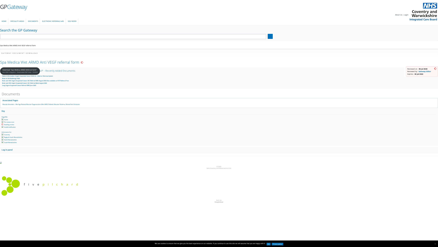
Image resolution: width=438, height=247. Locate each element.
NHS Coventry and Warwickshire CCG (219, 168)
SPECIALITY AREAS (17, 21)
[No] (435, 244)
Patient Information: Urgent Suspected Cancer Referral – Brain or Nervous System (27, 76)
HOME (4, 21)
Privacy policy (277, 244)
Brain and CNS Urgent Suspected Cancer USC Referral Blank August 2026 (24, 83)
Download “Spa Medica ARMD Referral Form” (20, 71)
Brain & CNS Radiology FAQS (11, 78)
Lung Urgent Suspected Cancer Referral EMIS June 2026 (19, 85)
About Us (399, 15)
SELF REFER (72, 21)
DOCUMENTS (33, 21)
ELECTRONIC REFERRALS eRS (53, 21)
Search (270, 36)
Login (406, 15)
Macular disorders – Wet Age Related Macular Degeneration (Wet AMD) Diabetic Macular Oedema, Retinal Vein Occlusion (41, 104)
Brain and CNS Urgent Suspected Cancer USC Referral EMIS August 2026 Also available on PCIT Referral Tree (35, 81)
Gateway (13, 7)
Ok (268, 244)
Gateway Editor (425, 71)
